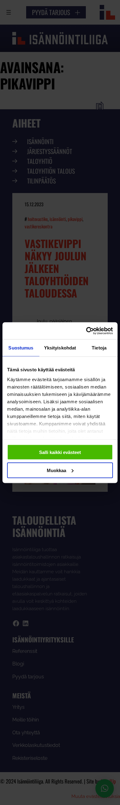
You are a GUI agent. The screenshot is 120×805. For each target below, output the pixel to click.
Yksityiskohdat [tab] (60, 347)
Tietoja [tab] (99, 347)
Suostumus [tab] (20, 347)
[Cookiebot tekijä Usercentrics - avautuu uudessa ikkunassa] (86, 331)
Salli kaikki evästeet (60, 452)
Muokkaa (56, 470)
